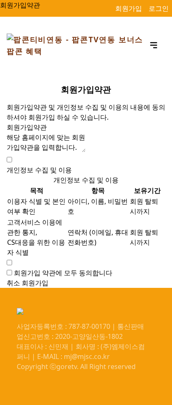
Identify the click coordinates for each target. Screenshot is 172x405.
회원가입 (128, 8)
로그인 (159, 8)
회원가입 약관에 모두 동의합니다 (63, 272)
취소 (13, 282)
